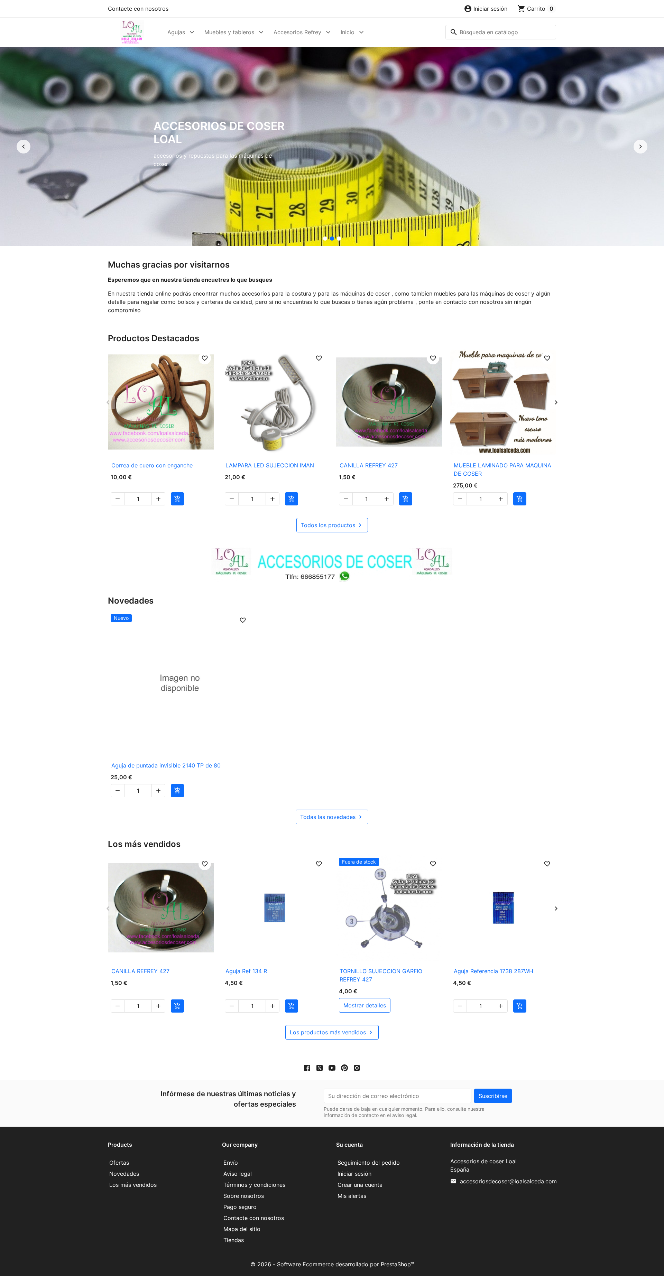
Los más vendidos (133, 1184)
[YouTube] (332, 1067)
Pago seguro (240, 1206)
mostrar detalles (364, 1005)
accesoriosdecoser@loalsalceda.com (508, 1181)
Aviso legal (237, 1173)
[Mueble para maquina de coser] (339, 238)
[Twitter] (319, 1067)
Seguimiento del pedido (369, 1162)
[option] (332, 146)
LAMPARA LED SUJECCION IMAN (269, 465)
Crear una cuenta (360, 1184)
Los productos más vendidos (332, 1032)
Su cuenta (349, 1144)
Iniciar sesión (354, 1173)
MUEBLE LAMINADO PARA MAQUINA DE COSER (502, 469)
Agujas (176, 32)
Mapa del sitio (241, 1229)
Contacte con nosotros (138, 8)
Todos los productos (332, 525)
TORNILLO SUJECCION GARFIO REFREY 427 (381, 975)
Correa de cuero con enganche (152, 465)
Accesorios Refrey (297, 32)
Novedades (124, 1173)
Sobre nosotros (243, 1195)
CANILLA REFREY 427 (369, 465)
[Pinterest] (344, 1067)
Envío (230, 1162)
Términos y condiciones (254, 1184)
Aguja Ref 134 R (246, 971)
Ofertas (119, 1162)
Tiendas (233, 1240)
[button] (485, 8)
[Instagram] (357, 1067)
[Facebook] (307, 1067)
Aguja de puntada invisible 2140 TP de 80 (166, 765)
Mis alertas (352, 1195)
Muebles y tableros (229, 32)
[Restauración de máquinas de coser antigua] (325, 238)
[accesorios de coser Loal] (332, 238)
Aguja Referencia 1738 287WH (493, 971)
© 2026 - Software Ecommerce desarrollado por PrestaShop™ (332, 1264)
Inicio (347, 32)
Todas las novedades (332, 816)
